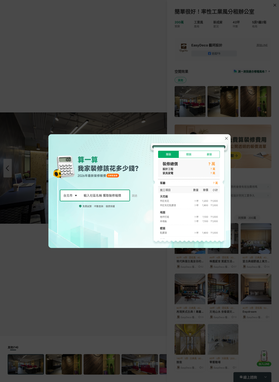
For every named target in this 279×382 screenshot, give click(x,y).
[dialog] (139, 191)
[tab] (168, 154)
